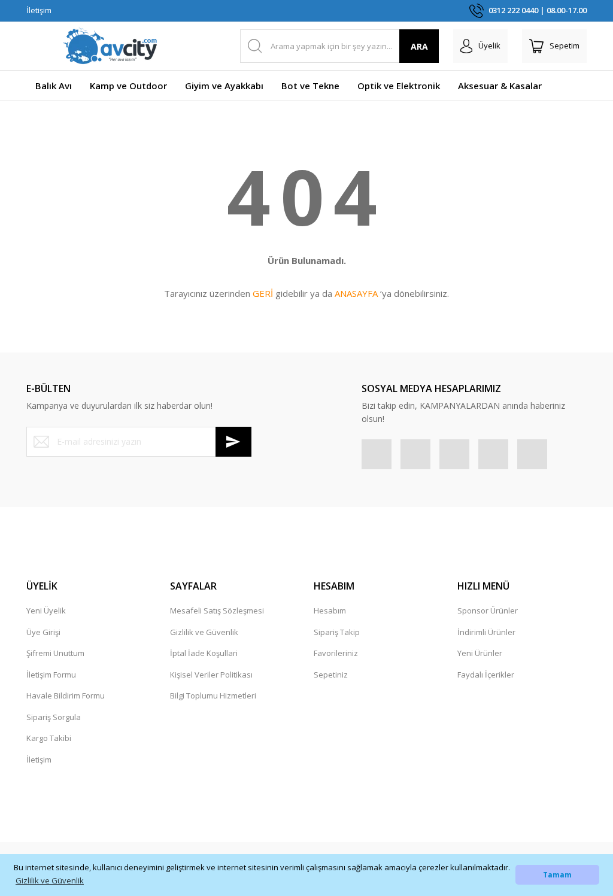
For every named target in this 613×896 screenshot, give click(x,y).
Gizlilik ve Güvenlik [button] (50, 880)
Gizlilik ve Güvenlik (204, 632)
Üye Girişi (43, 632)
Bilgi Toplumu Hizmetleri (213, 695)
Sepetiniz (331, 674)
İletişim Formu (51, 674)
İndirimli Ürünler (486, 632)
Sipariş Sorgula (53, 717)
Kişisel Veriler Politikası (211, 674)
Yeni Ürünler (479, 653)
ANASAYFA (356, 293)
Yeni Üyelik (46, 610)
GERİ (263, 293)
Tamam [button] (557, 874)
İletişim (38, 10)
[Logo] (110, 46)
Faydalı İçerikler (485, 674)
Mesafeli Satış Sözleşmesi (217, 610)
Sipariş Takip (337, 632)
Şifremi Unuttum (55, 653)
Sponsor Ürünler (487, 610)
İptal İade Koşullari (204, 653)
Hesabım (330, 610)
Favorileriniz (336, 653)
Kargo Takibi (48, 738)
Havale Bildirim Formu (65, 695)
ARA (419, 46)
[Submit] (233, 442)
